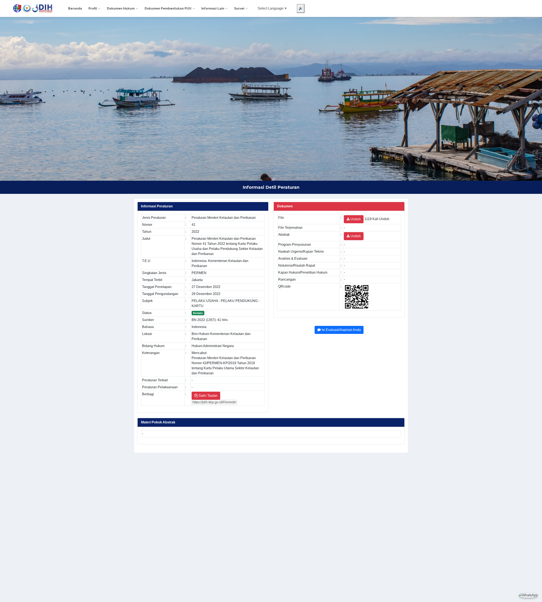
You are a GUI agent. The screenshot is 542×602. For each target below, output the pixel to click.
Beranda (75, 8)
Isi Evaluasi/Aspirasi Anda (341, 330)
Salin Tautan (207, 395)
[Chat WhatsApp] (528, 595)
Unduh (355, 219)
